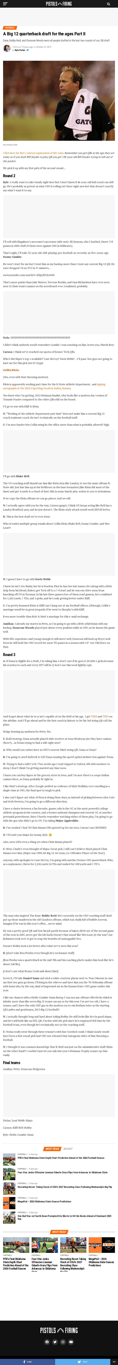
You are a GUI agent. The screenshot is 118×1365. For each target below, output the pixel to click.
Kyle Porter (20, 50)
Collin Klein (11, 370)
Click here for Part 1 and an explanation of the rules (33, 153)
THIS (94, 716)
